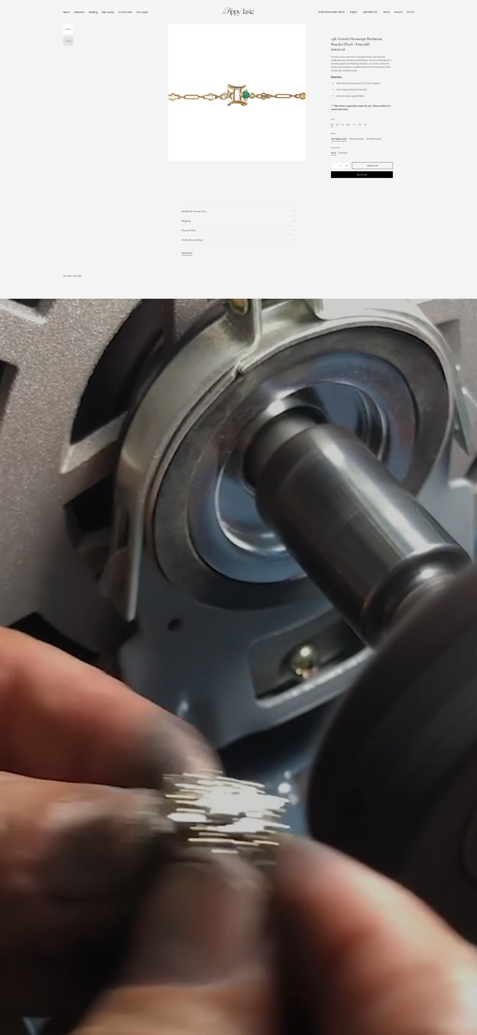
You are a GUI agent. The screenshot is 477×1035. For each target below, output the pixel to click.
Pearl (333, 153)
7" (354, 125)
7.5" (360, 125)
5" (332, 125)
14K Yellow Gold (339, 139)
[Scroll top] (471, 1029)
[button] (331, 12)
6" (343, 125)
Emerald (343, 153)
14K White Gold (373, 139)
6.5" (348, 125)
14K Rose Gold (356, 139)
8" (365, 125)
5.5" (337, 125)
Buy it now (362, 174)
